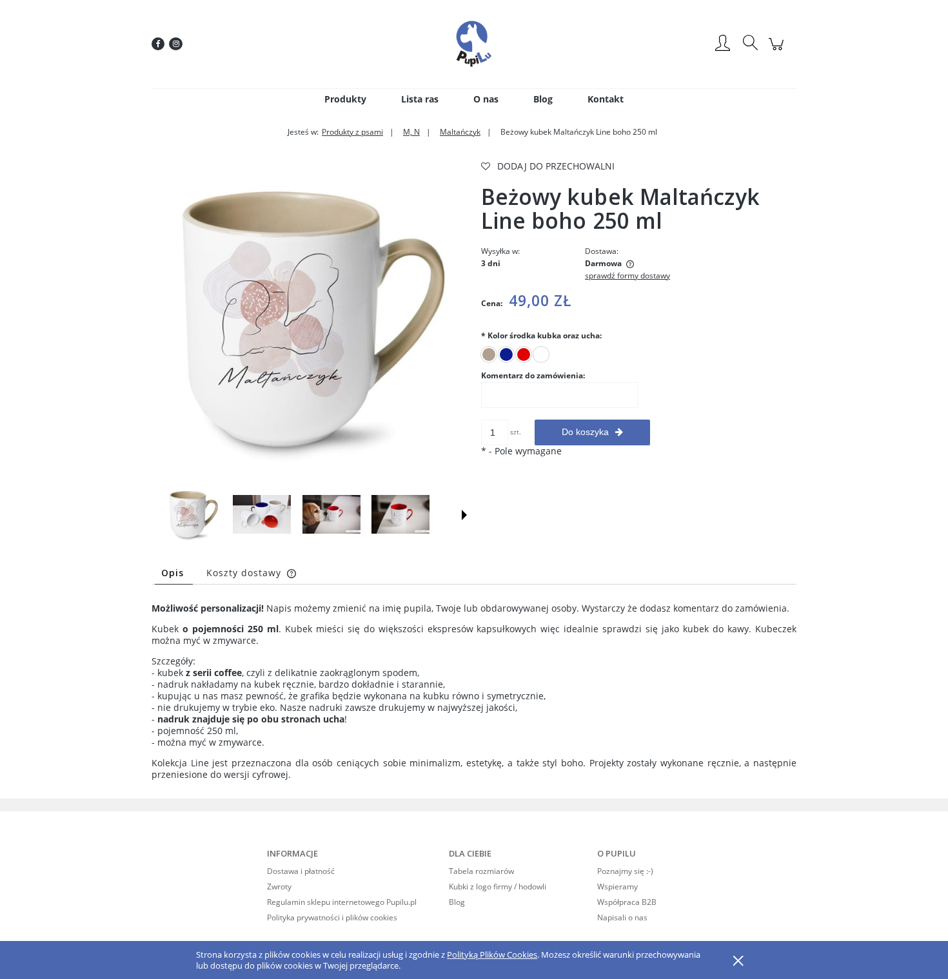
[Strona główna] (474, 44)
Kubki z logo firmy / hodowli (497, 886)
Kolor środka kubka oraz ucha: (541, 335)
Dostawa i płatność (301, 871)
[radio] (489, 354)
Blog (457, 902)
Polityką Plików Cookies (492, 954)
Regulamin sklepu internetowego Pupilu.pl (342, 902)
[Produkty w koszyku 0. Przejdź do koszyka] (778, 50)
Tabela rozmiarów (481, 871)
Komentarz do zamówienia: (533, 375)
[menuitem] (345, 99)
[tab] (174, 572)
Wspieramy (617, 886)
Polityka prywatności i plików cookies (332, 917)
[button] (464, 515)
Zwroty (279, 886)
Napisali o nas (622, 917)
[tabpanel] (474, 691)
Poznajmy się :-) (625, 871)
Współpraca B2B (627, 902)
